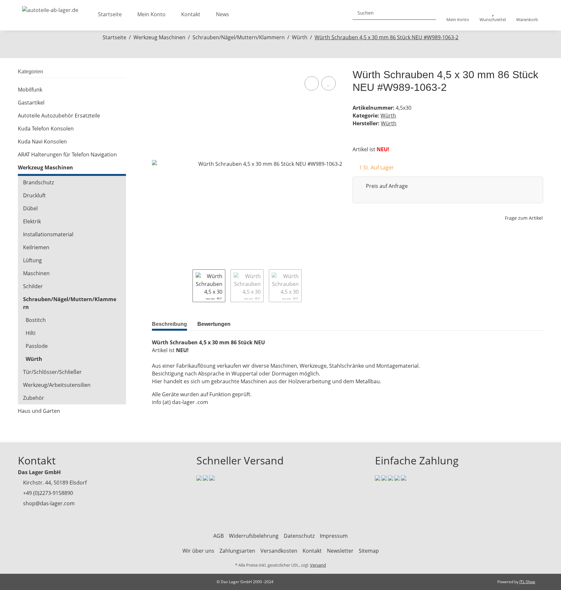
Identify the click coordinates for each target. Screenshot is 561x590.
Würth (388, 115)
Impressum (334, 535)
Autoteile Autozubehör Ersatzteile (59, 115)
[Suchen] (428, 13)
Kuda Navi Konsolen (42, 141)
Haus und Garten (39, 410)
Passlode (37, 346)
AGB (218, 535)
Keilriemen (36, 247)
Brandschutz (38, 182)
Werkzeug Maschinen (45, 167)
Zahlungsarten (237, 550)
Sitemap (369, 550)
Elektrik (32, 221)
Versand (318, 565)
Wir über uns (198, 550)
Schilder (33, 286)
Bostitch (36, 320)
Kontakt (190, 14)
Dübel (30, 208)
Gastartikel (31, 102)
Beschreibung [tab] (169, 324)
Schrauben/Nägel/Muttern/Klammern (69, 303)
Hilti (30, 333)
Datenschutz (299, 535)
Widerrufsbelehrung (254, 535)
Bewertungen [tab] (214, 324)
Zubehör (33, 397)
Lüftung (32, 260)
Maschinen (36, 273)
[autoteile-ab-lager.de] (50, 8)
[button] (457, 15)
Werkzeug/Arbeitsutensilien (57, 384)
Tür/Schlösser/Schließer (52, 371)
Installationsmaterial (48, 234)
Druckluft (34, 195)
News (222, 14)
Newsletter (340, 550)
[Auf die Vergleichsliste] (312, 83)
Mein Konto (151, 14)
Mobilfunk (30, 89)
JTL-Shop (527, 581)
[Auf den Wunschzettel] (328, 83)
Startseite (110, 14)
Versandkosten (278, 550)
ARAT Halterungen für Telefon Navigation (67, 154)
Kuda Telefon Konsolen (46, 128)
